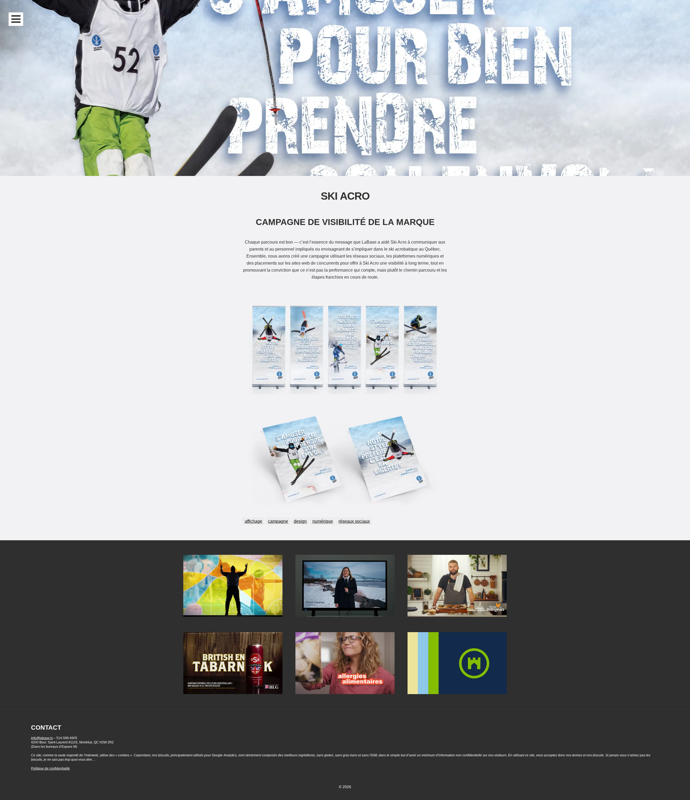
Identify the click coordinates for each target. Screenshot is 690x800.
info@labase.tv (42, 738)
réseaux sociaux (354, 521)
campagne (278, 521)
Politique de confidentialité (50, 768)
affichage (253, 521)
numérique (322, 521)
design (300, 521)
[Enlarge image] (440, 303)
